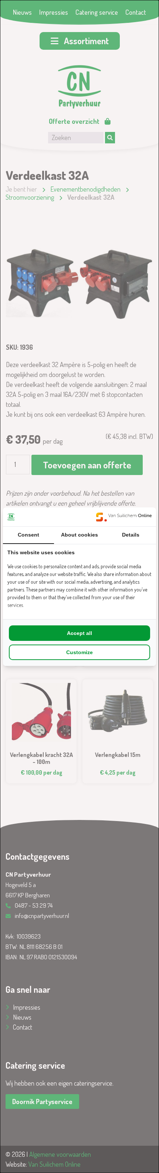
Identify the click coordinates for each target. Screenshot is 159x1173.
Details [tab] (130, 535)
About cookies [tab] (79, 535)
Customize (79, 652)
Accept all (79, 633)
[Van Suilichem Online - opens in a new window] (124, 517)
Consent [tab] (28, 535)
